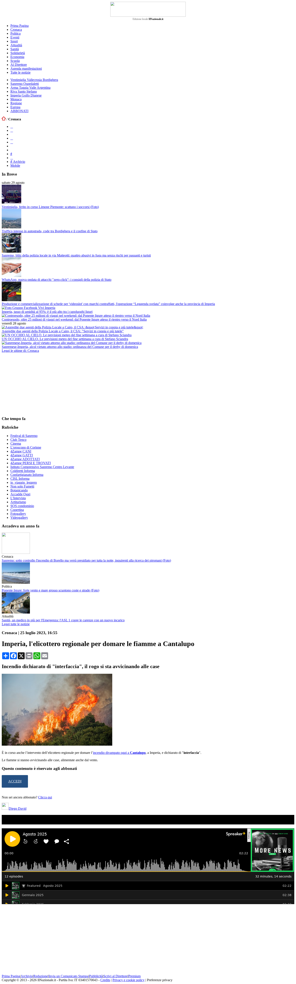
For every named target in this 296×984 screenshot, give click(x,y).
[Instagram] (11, 130)
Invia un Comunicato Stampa (68, 976)
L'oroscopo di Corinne (25, 447)
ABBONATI (19, 111)
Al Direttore (18, 64)
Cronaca (16, 29)
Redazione (40, 976)
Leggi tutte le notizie (16, 624)
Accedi (14, 781)
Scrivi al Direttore (115, 976)
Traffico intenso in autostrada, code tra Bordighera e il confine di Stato (50, 231)
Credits (105, 980)
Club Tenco (18, 439)
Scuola (15, 61)
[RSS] (11, 142)
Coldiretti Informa (22, 471)
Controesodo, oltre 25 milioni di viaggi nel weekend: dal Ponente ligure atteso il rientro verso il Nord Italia (74, 319)
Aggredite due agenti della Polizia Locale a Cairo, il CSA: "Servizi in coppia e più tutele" (63, 331)
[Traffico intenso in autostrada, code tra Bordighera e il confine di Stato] (11, 227)
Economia (17, 57)
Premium (134, 976)
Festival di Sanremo (23, 436)
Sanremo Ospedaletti (24, 84)
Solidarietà (17, 53)
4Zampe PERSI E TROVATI (30, 463)
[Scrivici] (11, 158)
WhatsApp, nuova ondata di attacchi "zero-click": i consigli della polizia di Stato (56, 279)
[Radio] (11, 154)
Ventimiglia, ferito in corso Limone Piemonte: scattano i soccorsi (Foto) (50, 207)
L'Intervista (18, 498)
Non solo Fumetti (22, 486)
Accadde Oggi (20, 494)
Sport (14, 41)
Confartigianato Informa (26, 475)
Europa (15, 107)
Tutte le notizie (20, 72)
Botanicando (19, 490)
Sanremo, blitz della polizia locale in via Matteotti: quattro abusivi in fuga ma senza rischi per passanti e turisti (76, 255)
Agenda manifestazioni (26, 68)
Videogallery (19, 517)
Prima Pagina (19, 25)
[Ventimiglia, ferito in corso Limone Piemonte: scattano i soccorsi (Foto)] (11, 203)
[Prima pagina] (4, 119)
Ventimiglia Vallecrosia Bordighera (34, 80)
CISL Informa (19, 478)
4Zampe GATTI (21, 455)
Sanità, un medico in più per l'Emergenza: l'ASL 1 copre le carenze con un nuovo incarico (63, 620)
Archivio (18, 161)
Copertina (17, 510)
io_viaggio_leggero (23, 482)
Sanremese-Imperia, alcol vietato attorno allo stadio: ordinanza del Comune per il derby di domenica (70, 347)
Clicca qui (45, 797)
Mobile (15, 165)
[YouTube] (11, 138)
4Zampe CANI (20, 451)
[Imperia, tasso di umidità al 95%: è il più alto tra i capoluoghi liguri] (28, 308)
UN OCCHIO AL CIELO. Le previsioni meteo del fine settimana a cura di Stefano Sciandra (65, 339)
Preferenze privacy (159, 980)
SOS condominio (22, 506)
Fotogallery (18, 513)
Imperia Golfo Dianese (26, 95)
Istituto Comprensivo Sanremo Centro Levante (42, 467)
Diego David (17, 808)
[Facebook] (11, 126)
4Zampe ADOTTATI (25, 459)
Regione (16, 103)
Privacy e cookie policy (128, 980)
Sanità (14, 49)
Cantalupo (138, 753)
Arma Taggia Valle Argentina (30, 87)
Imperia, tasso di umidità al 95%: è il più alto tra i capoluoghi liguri (47, 311)
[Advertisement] (34, 384)
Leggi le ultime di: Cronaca (20, 350)
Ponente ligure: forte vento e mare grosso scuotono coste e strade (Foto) (50, 590)
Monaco (16, 99)
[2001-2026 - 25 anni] (148, 9)
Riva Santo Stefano (23, 91)
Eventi (14, 37)
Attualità (16, 45)
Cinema (15, 443)
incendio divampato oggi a (111, 753)
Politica (15, 33)
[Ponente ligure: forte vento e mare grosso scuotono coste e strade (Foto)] (16, 582)
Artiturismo (18, 502)
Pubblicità (96, 976)
